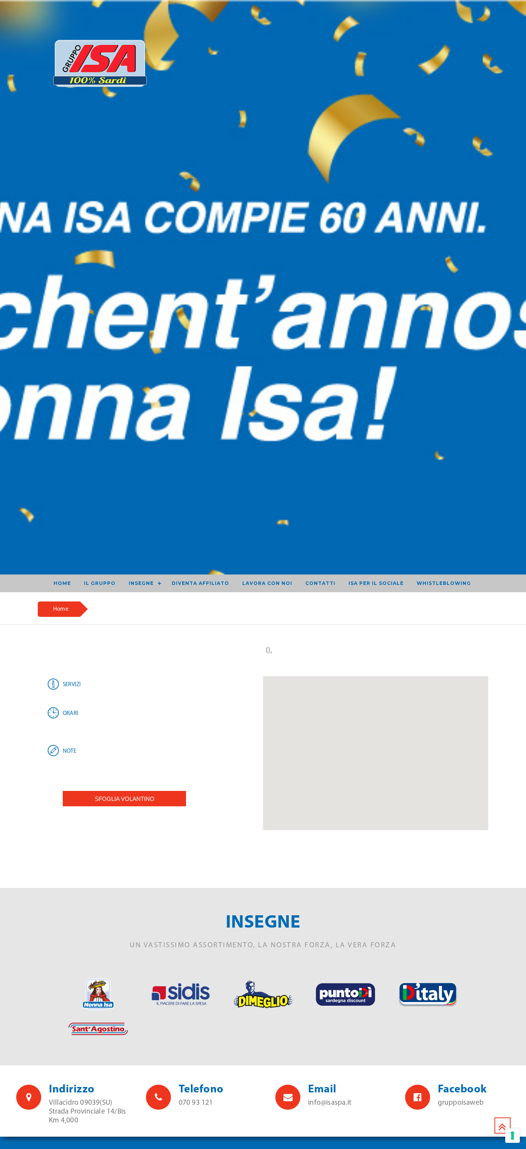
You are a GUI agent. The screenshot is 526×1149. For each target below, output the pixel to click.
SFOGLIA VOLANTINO (124, 799)
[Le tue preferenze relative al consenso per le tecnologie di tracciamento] (512, 1135)
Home (61, 609)
